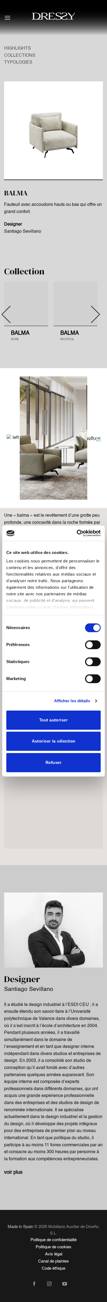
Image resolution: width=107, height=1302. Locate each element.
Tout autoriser (53, 720)
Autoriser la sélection (53, 741)
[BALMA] (26, 304)
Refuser (53, 762)
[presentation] (10, 438)
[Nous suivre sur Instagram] (53, 1284)
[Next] (95, 314)
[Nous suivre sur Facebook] (38, 1284)
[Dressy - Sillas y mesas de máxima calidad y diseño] (53, 16)
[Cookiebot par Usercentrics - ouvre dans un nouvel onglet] (77, 533)
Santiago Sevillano (22, 231)
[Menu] (7, 17)
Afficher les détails (72, 700)
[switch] (93, 644)
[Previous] (6, 314)
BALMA (20, 333)
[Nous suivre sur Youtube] (68, 1284)
